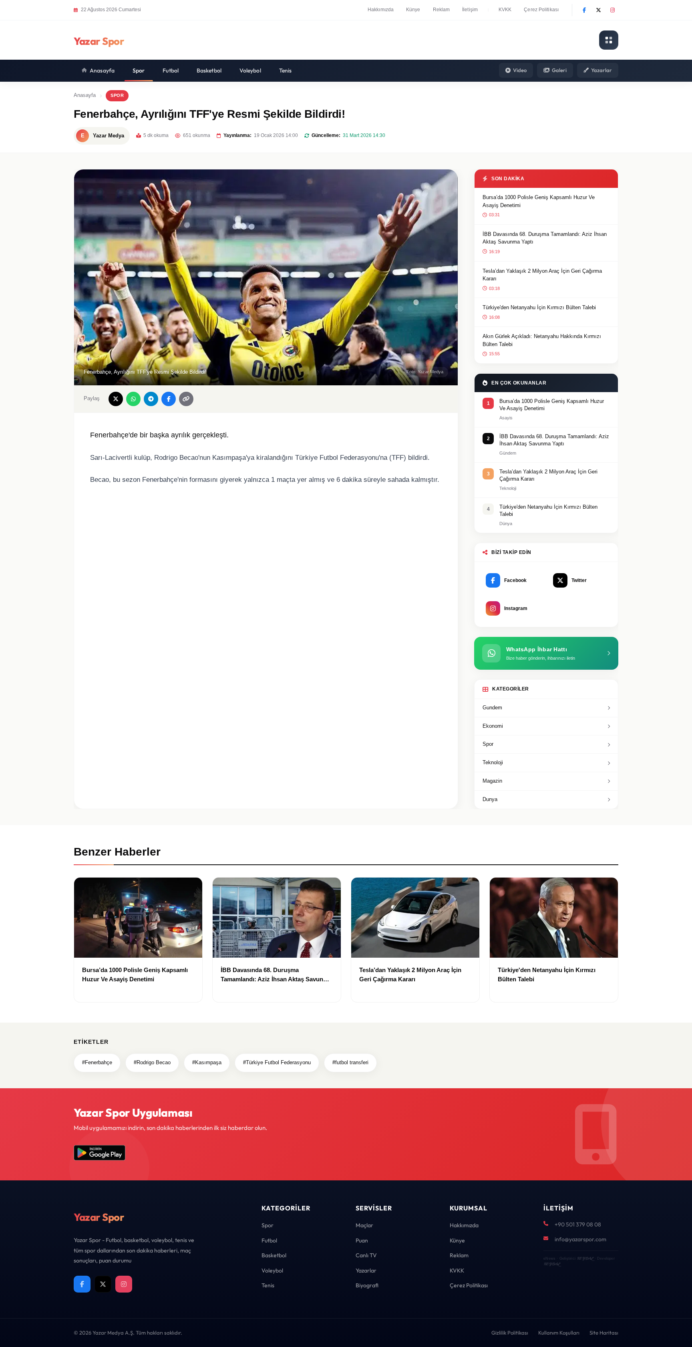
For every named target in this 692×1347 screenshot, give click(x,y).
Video (520, 70)
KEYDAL (585, 1258)
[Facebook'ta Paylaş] (168, 399)
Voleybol (250, 70)
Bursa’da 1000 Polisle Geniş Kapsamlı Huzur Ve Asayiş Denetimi (539, 201)
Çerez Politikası (541, 9)
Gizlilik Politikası (509, 1332)
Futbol (171, 70)
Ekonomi (493, 726)
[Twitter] (598, 10)
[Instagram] (612, 10)
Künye (413, 9)
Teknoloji (493, 762)
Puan (362, 1240)
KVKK (505, 9)
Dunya (490, 799)
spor (117, 95)
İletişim (470, 9)
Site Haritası (603, 1332)
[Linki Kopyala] (186, 399)
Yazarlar (601, 70)
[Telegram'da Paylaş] (151, 399)
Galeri (559, 70)
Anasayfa (102, 70)
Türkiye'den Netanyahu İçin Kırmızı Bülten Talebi (539, 307)
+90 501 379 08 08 (578, 1224)
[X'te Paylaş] (116, 399)
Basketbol (209, 70)
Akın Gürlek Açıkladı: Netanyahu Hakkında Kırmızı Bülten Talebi (542, 340)
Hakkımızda (381, 9)
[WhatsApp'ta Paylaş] (133, 399)
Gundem (492, 708)
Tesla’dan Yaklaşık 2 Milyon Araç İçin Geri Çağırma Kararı (542, 275)
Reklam (441, 9)
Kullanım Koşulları (558, 1332)
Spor (139, 70)
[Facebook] (584, 10)
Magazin (492, 781)
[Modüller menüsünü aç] (608, 40)
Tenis (285, 70)
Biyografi (367, 1285)
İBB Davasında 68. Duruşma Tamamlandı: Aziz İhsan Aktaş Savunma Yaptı (545, 238)
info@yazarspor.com (580, 1239)
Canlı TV (366, 1255)
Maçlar (364, 1225)
